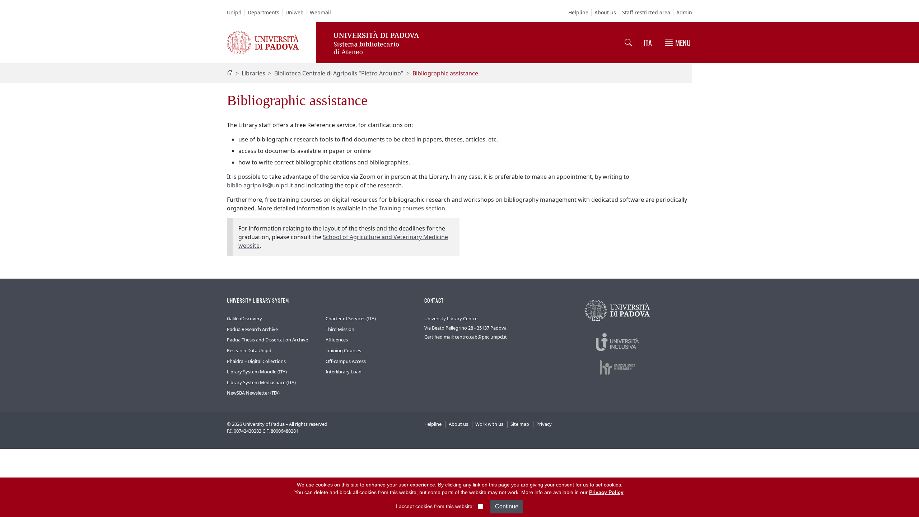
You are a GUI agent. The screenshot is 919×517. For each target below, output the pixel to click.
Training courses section (412, 208)
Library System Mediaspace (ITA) (261, 382)
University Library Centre (450, 318)
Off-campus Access (346, 361)
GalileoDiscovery (244, 318)
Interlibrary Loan (343, 371)
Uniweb (294, 12)
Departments (263, 12)
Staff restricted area (646, 12)
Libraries (253, 73)
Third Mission (340, 329)
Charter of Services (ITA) (351, 318)
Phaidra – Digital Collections (256, 361)
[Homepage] (230, 73)
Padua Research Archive (252, 329)
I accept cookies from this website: (435, 506)
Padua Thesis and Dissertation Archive (267, 339)
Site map (519, 424)
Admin (684, 12)
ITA (648, 42)
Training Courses (343, 350)
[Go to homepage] (263, 42)
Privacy (544, 424)
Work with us (489, 424)
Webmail (320, 12)
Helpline (578, 12)
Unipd (234, 12)
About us (605, 12)
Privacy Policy (606, 492)
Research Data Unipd (249, 350)
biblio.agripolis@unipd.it (260, 185)
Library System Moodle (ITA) (257, 371)
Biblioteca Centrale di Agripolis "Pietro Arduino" (338, 73)
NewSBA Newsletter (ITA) (253, 393)
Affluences (337, 339)
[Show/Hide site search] (628, 42)
